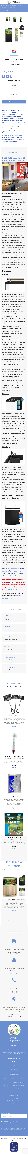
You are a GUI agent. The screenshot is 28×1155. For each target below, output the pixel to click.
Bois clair (15, 82)
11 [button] (10, 922)
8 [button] (19, 920)
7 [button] (17, 920)
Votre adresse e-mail (6, 1113)
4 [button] (10, 920)
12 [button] (13, 922)
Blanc (15, 89)
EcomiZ (8, 1138)
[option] (9, 19)
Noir (15, 85)
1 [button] (4, 920)
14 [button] (17, 922)
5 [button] (13, 920)
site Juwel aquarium (10, 589)
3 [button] (8, 920)
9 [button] (22, 920)
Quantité (14, 94)
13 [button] (15, 922)
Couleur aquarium (14, 80)
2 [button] (6, 920)
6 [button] (15, 920)
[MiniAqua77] (14, 2)
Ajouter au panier (14, 102)
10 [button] (24, 920)
